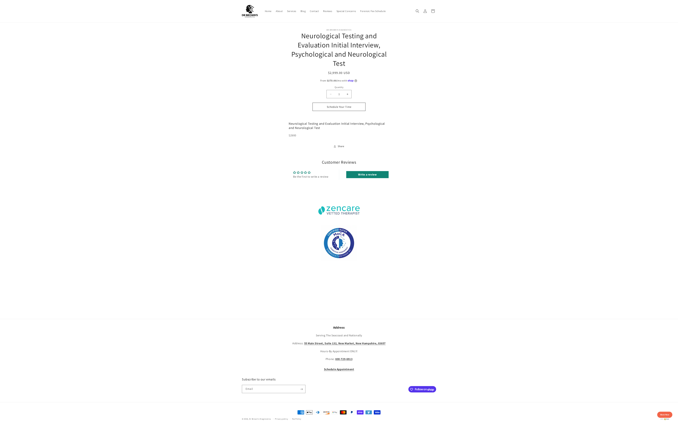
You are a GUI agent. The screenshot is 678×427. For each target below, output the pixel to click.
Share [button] (341, 146)
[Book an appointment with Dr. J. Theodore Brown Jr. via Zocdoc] (664, 421)
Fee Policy (296, 419)
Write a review (367, 174)
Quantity (339, 87)
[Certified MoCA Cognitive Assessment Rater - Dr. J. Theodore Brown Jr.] (339, 260)
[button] (417, 11)
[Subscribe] (301, 389)
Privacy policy (281, 419)
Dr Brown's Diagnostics (260, 419)
